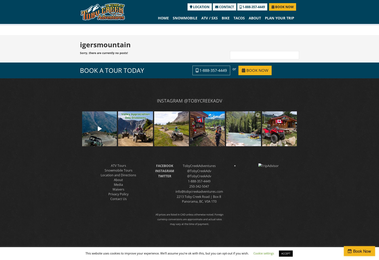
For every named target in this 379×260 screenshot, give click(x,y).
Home (163, 18)
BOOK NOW (284, 7)
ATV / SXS (209, 18)
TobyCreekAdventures (199, 166)
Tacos (239, 18)
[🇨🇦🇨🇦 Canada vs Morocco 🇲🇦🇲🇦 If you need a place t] (207, 128)
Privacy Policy (118, 194)
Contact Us (118, 199)
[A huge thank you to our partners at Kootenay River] (243, 128)
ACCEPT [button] (285, 253)
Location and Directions (118, 175)
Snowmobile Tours (118, 170)
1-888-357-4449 (253, 7)
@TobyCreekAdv (199, 171)
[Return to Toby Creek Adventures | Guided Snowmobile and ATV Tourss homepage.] (103, 11)
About (255, 18)
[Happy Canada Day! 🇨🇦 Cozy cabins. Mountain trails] (279, 128)
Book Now (362, 251)
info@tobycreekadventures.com (199, 191)
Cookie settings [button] (263, 253)
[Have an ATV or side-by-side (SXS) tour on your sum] (99, 128)
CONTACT (226, 7)
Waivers (118, 189)
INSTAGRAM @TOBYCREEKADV (189, 101)
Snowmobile (185, 18)
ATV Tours (118, 165)
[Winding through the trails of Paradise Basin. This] (171, 128)
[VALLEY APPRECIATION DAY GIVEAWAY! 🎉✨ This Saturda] (135, 128)
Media (118, 184)
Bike (226, 18)
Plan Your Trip (279, 18)
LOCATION (200, 7)
